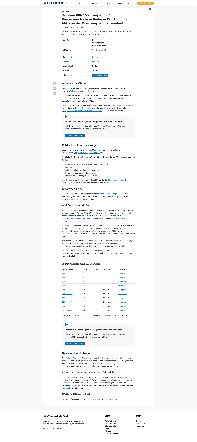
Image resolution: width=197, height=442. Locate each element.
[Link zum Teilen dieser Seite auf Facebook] (56, 83)
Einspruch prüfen (145, 3)
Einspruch (66, 388)
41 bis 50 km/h (67, 298)
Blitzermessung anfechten (118, 180)
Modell (66, 61)
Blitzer (109, 3)
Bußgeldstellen (123, 3)
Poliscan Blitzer (72, 358)
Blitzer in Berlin (110, 399)
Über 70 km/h (67, 310)
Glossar (108, 428)
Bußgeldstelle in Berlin (82, 228)
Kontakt (138, 421)
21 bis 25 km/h (67, 285)
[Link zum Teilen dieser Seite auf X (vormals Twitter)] (56, 88)
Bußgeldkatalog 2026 (121, 218)
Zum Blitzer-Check (100, 75)
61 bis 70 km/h (67, 306)
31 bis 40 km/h (67, 294)
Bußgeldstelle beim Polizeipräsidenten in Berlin (82, 111)
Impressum (140, 426)
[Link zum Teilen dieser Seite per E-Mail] (56, 93)
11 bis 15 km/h (67, 277)
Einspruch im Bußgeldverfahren (87, 153)
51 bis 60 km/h (67, 302)
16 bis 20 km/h (67, 281)
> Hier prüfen (122, 273)
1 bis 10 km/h (67, 273)
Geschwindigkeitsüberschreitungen (76, 218)
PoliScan (95, 62)
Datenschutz (140, 423)
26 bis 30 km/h (67, 290)
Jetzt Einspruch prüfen (75, 135)
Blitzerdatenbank (111, 426)
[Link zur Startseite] (63, 12)
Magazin (80, 3)
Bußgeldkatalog (94, 3)
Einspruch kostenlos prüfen (109, 194)
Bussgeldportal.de (58, 3)
